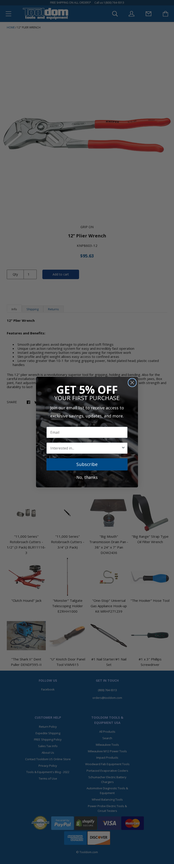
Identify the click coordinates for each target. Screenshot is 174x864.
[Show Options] (123, 448)
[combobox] (85, 448)
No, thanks (87, 477)
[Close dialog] (132, 383)
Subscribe (87, 464)
